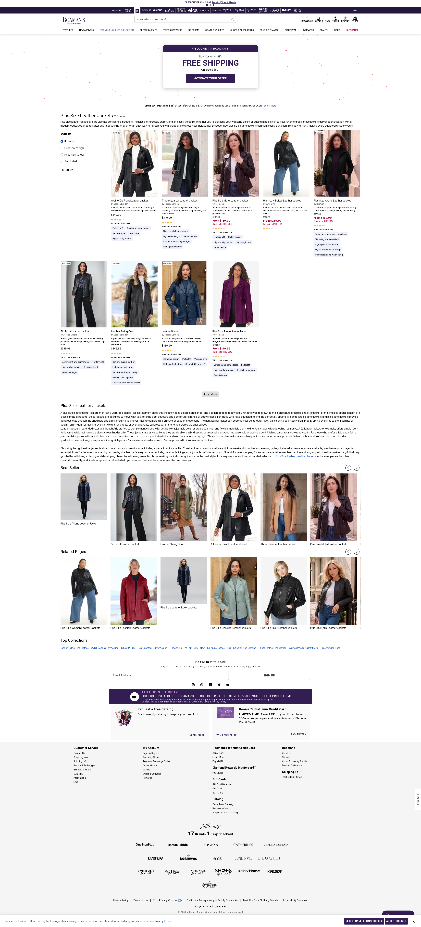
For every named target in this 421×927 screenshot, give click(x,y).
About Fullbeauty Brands (294, 761)
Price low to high (74, 148)
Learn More (270, 105)
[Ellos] (217, 858)
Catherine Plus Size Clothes (74, 647)
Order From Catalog (222, 804)
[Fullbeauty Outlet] (210, 885)
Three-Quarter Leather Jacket (179, 202)
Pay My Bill (217, 761)
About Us (286, 753)
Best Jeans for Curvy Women (152, 647)
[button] (216, 2)
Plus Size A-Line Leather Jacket (332, 202)
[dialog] (355, 10)
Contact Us (79, 753)
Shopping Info (81, 757)
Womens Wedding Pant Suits (303, 647)
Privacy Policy (121, 900)
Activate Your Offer (210, 78)
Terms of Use (141, 900)
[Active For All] (171, 872)
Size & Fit (78, 773)
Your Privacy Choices (165, 900)
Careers (286, 757)
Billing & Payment (82, 769)
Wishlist (146, 769)
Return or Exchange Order (156, 761)
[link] (117, 30)
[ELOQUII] (269, 857)
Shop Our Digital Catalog (225, 812)
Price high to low (74, 154)
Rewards (147, 777)
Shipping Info (80, 761)
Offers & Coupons (152, 773)
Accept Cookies (396, 921)
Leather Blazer (170, 333)
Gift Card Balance (221, 784)
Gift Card (217, 788)
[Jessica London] (276, 844)
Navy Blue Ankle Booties (212, 647)
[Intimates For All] (197, 872)
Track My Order (151, 757)
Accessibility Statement (296, 900)
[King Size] (275, 872)
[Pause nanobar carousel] (207, 5)
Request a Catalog (221, 808)
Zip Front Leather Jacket (75, 333)
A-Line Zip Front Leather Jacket (129, 202)
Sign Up (269, 675)
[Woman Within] (177, 844)
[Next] (356, 468)
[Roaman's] (210, 844)
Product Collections (292, 765)
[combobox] (185, 19)
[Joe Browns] (188, 857)
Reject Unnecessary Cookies (364, 921)
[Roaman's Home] (73, 20)
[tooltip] (116, 10)
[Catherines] (243, 844)
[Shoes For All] (223, 872)
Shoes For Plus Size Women (272, 647)
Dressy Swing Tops (330, 647)
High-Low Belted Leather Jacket (282, 202)
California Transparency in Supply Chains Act (213, 900)
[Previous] (348, 468)
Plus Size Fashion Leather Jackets (296, 456)
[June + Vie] (243, 858)
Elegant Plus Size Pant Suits (184, 647)
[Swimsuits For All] (146, 872)
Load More (210, 394)
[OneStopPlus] (145, 844)
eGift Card (217, 792)
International (80, 777)
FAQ (76, 781)
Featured (69, 141)
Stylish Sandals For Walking (105, 647)
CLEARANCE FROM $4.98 (198, 2)
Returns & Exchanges (84, 765)
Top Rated (70, 161)
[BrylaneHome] (249, 872)
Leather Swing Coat (122, 333)
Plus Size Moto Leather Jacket (230, 202)
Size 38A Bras (128, 647)
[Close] (413, 921)
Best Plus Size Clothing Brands (261, 900)
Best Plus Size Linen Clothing (241, 647)
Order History (150, 765)
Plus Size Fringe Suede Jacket (229, 333)
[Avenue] (155, 858)
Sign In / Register (151, 753)
